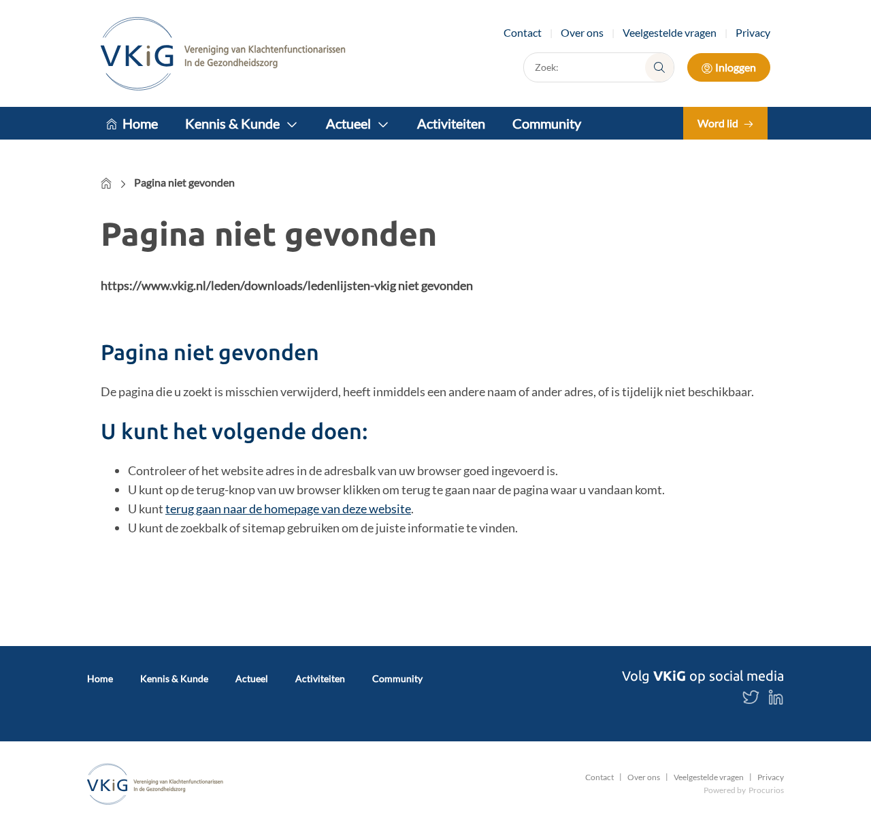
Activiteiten (451, 123)
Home (140, 123)
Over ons (582, 32)
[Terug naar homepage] (223, 53)
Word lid (717, 122)
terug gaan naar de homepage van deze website (288, 508)
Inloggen (735, 67)
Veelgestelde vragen (670, 32)
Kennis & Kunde (232, 123)
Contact (523, 32)
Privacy (753, 32)
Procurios (766, 790)
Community (546, 123)
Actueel (348, 123)
